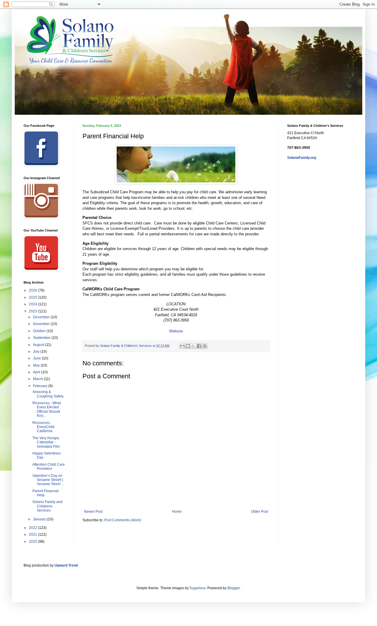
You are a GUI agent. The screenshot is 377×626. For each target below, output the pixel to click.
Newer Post (93, 512)
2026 (33, 290)
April (37, 372)
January (40, 519)
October (40, 331)
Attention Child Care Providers (48, 466)
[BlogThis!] (188, 346)
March (38, 379)
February (40, 386)
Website (176, 331)
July (36, 351)
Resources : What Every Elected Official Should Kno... (46, 409)
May (37, 365)
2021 (33, 534)
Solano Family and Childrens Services (47, 506)
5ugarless (198, 588)
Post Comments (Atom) (122, 520)
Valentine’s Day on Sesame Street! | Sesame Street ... (48, 480)
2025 (33, 297)
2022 (33, 528)
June (37, 358)
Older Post (259, 512)
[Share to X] (193, 346)
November (42, 324)
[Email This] (182, 346)
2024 (33, 304)
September (42, 338)
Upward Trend (66, 565)
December (42, 317)
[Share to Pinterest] (205, 346)
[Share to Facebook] (199, 346)
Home (177, 512)
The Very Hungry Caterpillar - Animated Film (46, 442)
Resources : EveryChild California (43, 427)
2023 (33, 311)
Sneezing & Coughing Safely (48, 394)
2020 (33, 542)
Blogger (233, 588)
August (39, 345)
